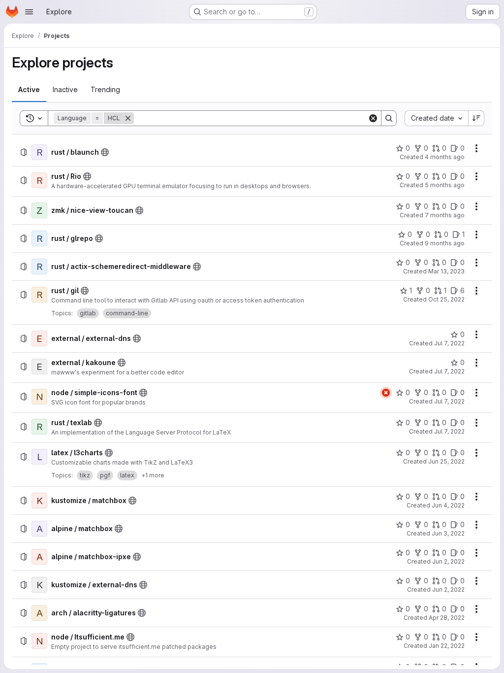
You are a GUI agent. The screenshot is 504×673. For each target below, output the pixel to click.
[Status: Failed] (386, 393)
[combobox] (436, 118)
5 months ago (445, 185)
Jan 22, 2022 (447, 645)
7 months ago (445, 215)
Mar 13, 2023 (446, 271)
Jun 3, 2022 (448, 533)
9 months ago (445, 243)
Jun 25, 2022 (446, 461)
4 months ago (445, 157)
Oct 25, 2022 (446, 299)
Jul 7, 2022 (449, 343)
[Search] (389, 118)
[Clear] (373, 118)
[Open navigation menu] (29, 12)
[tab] (29, 89)
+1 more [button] (152, 475)
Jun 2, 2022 (448, 561)
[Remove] (128, 118)
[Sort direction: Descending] (476, 118)
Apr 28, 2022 (447, 617)
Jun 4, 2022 (448, 505)
